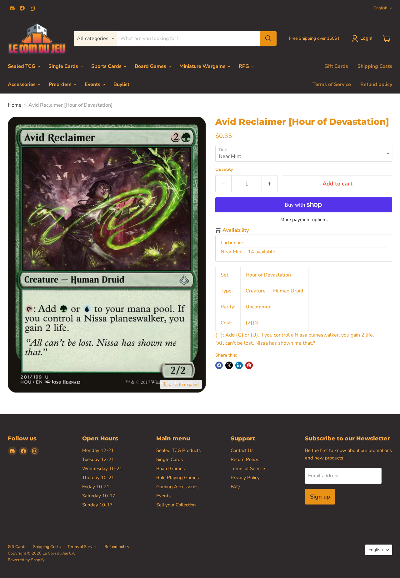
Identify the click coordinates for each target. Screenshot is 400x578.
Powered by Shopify (26, 560)
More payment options (304, 219)
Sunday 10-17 (97, 505)
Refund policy (376, 84)
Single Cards (63, 66)
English (380, 8)
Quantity (224, 169)
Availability (235, 230)
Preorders (61, 84)
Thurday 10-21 (98, 477)
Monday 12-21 (98, 450)
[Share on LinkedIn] (239, 365)
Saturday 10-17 (98, 496)
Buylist (121, 84)
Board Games (151, 66)
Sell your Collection (176, 505)
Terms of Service (331, 84)
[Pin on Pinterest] (249, 365)
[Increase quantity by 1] (270, 183)
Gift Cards (336, 66)
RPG (244, 66)
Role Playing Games (177, 477)
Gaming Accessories (177, 487)
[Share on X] (229, 365)
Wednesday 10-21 (102, 468)
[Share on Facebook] (219, 365)
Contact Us (242, 450)
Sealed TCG (22, 66)
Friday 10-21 (95, 487)
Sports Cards (107, 66)
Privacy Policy (245, 477)
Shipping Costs (375, 66)
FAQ (235, 487)
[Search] (268, 38)
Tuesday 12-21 (98, 459)
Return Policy (244, 459)
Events (93, 84)
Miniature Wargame (203, 66)
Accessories (22, 84)
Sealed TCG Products (178, 450)
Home (15, 105)
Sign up (320, 496)
